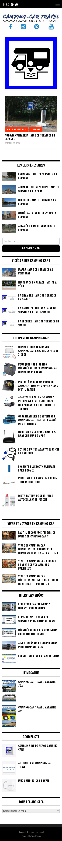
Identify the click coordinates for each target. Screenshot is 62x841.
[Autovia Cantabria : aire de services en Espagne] (31, 114)
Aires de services (16, 129)
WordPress (36, 836)
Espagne (35, 129)
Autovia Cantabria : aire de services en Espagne (30, 137)
